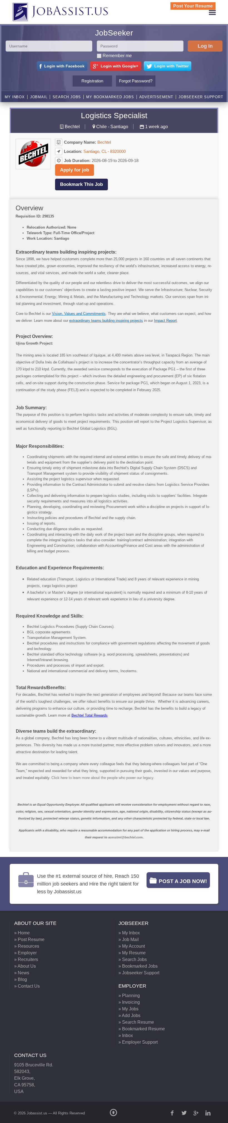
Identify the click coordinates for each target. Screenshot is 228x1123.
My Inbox (14, 97)
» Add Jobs (129, 1015)
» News (21, 972)
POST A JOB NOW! (183, 881)
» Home (22, 932)
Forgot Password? (135, 81)
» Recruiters (26, 959)
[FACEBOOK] (172, 1113)
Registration (92, 81)
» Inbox (125, 1035)
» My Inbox (129, 932)
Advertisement (156, 97)
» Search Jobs (132, 959)
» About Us (25, 966)
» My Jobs (128, 1008)
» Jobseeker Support (138, 972)
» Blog (20, 979)
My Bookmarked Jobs (110, 97)
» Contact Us (27, 986)
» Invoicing (129, 1002)
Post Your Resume (193, 6)
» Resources (26, 946)
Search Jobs (67, 97)
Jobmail (39, 97)
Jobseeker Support (201, 97)
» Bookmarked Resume (141, 1028)
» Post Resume (29, 939)
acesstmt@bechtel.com (125, 837)
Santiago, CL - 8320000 (104, 151)
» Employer (25, 952)
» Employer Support (138, 1042)
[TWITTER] (184, 1113)
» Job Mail (128, 939)
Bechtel (72, 126)
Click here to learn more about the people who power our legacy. (102, 778)
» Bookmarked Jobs (138, 966)
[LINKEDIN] (208, 1113)
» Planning (129, 995)
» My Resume (132, 952)
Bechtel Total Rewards (89, 715)
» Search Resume (136, 1022)
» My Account (131, 946)
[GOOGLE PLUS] (196, 1113)
